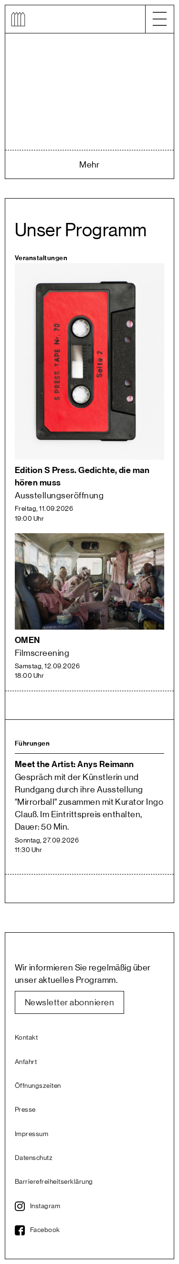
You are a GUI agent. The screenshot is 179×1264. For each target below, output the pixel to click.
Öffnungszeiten (38, 1086)
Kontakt (26, 1037)
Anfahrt (26, 1062)
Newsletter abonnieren (69, 1002)
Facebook (45, 1230)
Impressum (31, 1134)
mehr (89, 164)
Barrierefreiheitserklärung (52, 1182)
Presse (25, 1109)
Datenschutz (34, 1158)
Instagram (45, 1206)
